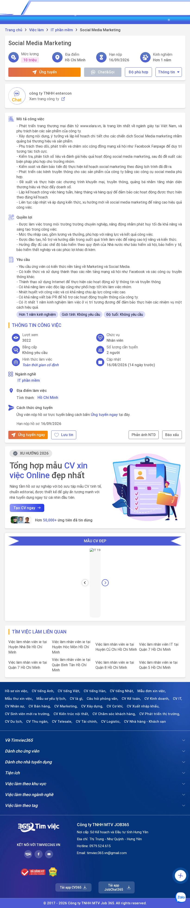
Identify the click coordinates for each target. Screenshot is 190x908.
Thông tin (166, 72)
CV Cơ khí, (115, 706)
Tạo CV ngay (24, 507)
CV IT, (177, 699)
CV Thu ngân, (37, 721)
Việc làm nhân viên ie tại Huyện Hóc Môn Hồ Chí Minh (71, 646)
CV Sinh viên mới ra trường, (27, 714)
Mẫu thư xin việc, (19, 699)
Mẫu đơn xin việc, (151, 691)
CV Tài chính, (87, 721)
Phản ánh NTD (144, 434)
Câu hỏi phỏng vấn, (102, 699)
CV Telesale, (62, 721)
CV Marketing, (66, 706)
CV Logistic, (110, 721)
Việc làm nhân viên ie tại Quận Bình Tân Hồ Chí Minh (71, 664)
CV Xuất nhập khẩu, (143, 706)
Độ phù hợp (138, 72)
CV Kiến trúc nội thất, (71, 714)
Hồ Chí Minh (48, 397)
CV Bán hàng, (39, 706)
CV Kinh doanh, (156, 699)
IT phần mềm (29, 380)
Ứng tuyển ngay (104, 414)
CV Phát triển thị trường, (159, 714)
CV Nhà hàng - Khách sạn (145, 721)
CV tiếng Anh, (43, 691)
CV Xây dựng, (92, 706)
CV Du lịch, (14, 721)
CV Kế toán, (131, 699)
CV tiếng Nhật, (122, 691)
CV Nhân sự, (15, 706)
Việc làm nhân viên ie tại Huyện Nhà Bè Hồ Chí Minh (27, 646)
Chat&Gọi (106, 72)
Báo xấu (172, 434)
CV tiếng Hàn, (95, 691)
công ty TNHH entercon (50, 93)
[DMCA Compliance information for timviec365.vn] (53, 872)
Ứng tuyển (48, 72)
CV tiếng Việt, (69, 691)
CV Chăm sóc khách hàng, (114, 714)
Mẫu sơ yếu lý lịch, (51, 699)
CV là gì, (76, 699)
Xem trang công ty (44, 99)
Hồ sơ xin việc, (16, 691)
